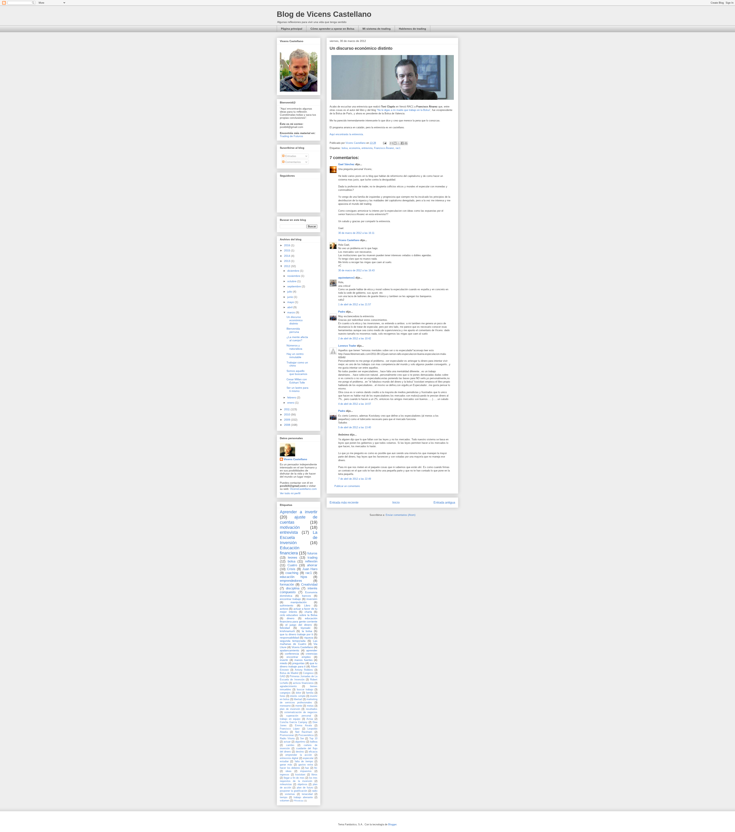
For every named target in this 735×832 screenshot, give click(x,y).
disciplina (292, 588)
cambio (290, 745)
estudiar (284, 761)
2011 (287, 409)
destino (300, 751)
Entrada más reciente (344, 502)
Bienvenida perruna (293, 330)
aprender (311, 650)
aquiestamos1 (346, 277)
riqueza (308, 637)
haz (307, 768)
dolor (298, 692)
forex (282, 696)
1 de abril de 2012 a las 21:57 (354, 304)
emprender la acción (298, 755)
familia (309, 692)
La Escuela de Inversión (298, 537)
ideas (289, 771)
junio (290, 296)
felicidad (285, 627)
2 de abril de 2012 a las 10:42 (354, 338)
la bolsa (307, 631)
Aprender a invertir (298, 511)
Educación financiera (289, 550)
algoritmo (300, 741)
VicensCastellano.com (303, 488)
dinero (290, 618)
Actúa (309, 719)
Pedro (341, 311)
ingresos (284, 774)
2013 (287, 260)
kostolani (300, 774)
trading (312, 557)
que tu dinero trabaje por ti (296, 634)
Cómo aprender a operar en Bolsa (332, 28)
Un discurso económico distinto (295, 320)
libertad (298, 699)
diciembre (293, 270)
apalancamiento (289, 650)
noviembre (294, 275)
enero (291, 402)
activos (284, 608)
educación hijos (293, 577)
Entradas (290, 156)
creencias (311, 653)
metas (310, 705)
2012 (287, 266)
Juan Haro (309, 569)
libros (314, 774)
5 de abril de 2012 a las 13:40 (354, 427)
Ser (302, 738)
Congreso (308, 673)
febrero (292, 397)
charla (308, 611)
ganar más (286, 764)
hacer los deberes (290, 768)
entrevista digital (289, 758)
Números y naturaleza (294, 347)
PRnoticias (299, 801)
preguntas (298, 663)
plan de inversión (290, 709)
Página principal (291, 28)
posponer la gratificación (293, 791)
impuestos (306, 771)
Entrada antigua (444, 502)
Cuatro (292, 565)
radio (314, 791)
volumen (284, 800)
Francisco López (290, 728)
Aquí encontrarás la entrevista (346, 134)
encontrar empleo (298, 656)
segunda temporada (292, 640)
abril (290, 307)
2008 (287, 424)
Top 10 (313, 738)
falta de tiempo (304, 761)
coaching (291, 573)
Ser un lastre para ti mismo (297, 389)
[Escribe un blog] (395, 143)
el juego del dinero (298, 624)
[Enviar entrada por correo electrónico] (384, 142)
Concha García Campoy (293, 722)
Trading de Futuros (291, 136)
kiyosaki (305, 627)
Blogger (392, 824)
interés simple (297, 696)
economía (354, 148)
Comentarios (292, 161)
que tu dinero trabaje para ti (298, 665)
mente (298, 705)
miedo (283, 663)
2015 (287, 250)
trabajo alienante (303, 797)
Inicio (396, 502)
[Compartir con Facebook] (402, 143)
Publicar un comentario (347, 486)
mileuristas (286, 784)
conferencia (292, 653)
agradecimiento (288, 686)
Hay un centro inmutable (295, 355)
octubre (292, 281)
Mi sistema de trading (377, 28)
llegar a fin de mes (294, 778)
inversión (311, 598)
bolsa (345, 148)
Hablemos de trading (412, 28)
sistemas (290, 794)
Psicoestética (306, 735)
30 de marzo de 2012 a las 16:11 (356, 233)
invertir (284, 659)
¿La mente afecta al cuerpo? (297, 339)
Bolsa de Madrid (289, 673)
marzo (291, 312)
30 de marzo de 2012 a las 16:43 (356, 270)
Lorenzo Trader (347, 345)
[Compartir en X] (399, 143)
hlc (315, 768)
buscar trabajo (305, 689)
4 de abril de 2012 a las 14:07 (354, 403)
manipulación (299, 602)
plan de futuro (305, 787)
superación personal (298, 715)
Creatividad (309, 584)
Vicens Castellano (348, 240)
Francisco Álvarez (384, 148)
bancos (306, 595)
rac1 (398, 148)
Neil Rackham (303, 732)
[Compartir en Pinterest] (406, 143)
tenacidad (307, 794)
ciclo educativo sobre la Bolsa (298, 615)
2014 (287, 255)
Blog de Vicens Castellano (324, 14)
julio (290, 291)
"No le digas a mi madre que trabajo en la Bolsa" (403, 110)
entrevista (367, 148)
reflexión (311, 561)
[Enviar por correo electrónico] (391, 143)
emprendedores (291, 581)
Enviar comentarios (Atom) (400, 515)
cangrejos (285, 692)
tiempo (283, 797)
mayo (291, 302)
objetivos (302, 784)
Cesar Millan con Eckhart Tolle (297, 381)
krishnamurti (287, 631)
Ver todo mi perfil (290, 493)
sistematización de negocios (300, 712)
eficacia (313, 751)
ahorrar (312, 565)
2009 (287, 419)
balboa (313, 741)
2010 (287, 414)
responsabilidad (289, 637)
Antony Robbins (304, 670)
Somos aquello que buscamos (297, 372)
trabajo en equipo (290, 719)
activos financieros (303, 683)
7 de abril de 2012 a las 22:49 (354, 478)
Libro (307, 605)
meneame (285, 705)
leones (292, 557)
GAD (282, 676)
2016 (287, 245)
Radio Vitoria (287, 738)
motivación (290, 527)
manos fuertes (303, 659)
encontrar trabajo (290, 598)
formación (287, 584)
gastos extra (305, 764)
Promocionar (287, 735)
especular (308, 758)
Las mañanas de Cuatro (298, 642)
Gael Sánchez (346, 164)
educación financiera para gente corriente (298, 620)
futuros (312, 553)
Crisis (291, 569)
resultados (311, 709)
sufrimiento (286, 605)
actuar (287, 741)
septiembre (294, 286)
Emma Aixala (303, 725)
